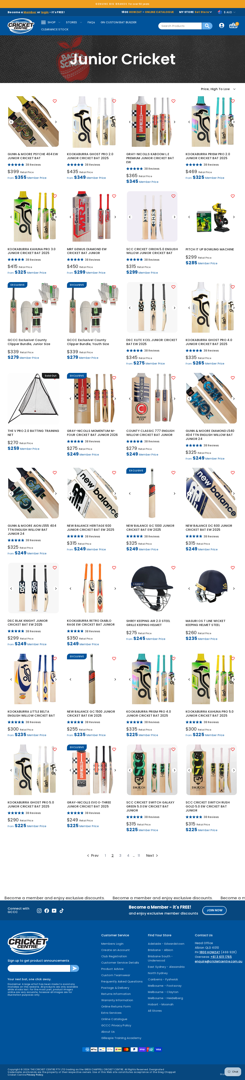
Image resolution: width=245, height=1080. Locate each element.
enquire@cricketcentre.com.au (219, 961)
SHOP (52, 22)
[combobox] (180, 26)
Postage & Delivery (115, 988)
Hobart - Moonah (160, 1004)
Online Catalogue (114, 1019)
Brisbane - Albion (160, 950)
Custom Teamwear (115, 975)
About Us (108, 1032)
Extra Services (111, 1013)
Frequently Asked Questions (122, 981)
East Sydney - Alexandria (166, 967)
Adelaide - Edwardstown (166, 944)
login (45, 12)
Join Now (214, 910)
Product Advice (112, 969)
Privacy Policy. (35, 1074)
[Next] (55, 122)
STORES (71, 22)
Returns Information (116, 994)
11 (139, 855)
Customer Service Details (120, 963)
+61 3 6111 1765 (221, 957)
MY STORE (194, 12)
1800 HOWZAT (209, 952)
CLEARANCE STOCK (55, 29)
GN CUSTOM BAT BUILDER (118, 22)
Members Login (112, 944)
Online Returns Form (116, 1006)
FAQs (91, 22)
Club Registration (114, 956)
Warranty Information (117, 1000)
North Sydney (158, 973)
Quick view (33, 143)
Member (30, 12)
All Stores (155, 1011)
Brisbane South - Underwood (160, 958)
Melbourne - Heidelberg (165, 998)
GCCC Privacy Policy (116, 1025)
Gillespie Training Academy (121, 1038)
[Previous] (11, 122)
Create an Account (115, 950)
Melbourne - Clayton (163, 992)
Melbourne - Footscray (164, 986)
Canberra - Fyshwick (163, 979)
